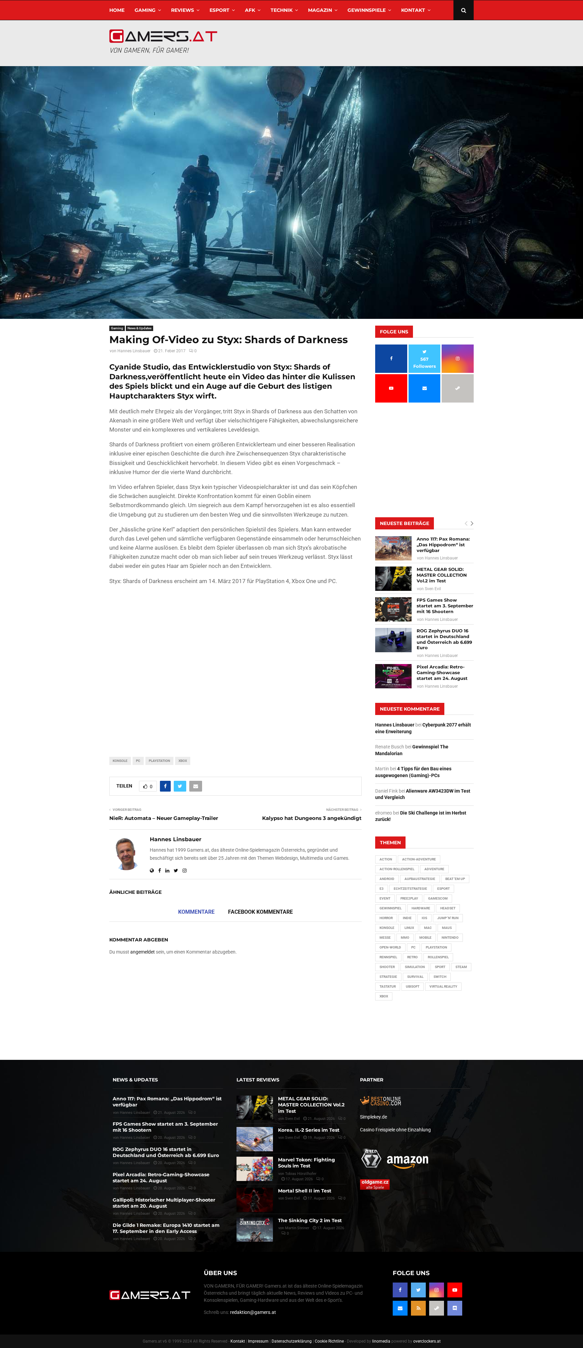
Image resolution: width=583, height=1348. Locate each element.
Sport (440, 967)
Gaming (145, 10)
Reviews (182, 10)
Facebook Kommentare (260, 912)
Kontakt (413, 10)
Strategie (388, 977)
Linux (409, 928)
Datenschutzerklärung (292, 1341)
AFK (250, 10)
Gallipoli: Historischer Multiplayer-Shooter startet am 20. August (164, 1203)
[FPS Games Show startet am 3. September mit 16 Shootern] (393, 609)
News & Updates (139, 328)
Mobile (425, 937)
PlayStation (159, 761)
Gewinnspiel (390, 908)
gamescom (438, 898)
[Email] (400, 1308)
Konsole (120, 761)
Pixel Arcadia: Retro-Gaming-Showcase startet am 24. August (442, 672)
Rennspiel (388, 957)
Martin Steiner (297, 1228)
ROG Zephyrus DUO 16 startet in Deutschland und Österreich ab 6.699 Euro (444, 639)
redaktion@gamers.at (253, 1312)
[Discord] (454, 1308)
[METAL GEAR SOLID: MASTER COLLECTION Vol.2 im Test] (393, 579)
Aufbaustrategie (420, 879)
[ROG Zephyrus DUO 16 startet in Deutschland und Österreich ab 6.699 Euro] (393, 640)
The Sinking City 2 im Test (310, 1220)
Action (386, 859)
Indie (407, 918)
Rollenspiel (438, 957)
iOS (424, 918)
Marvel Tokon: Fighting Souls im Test (306, 1163)
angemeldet (142, 952)
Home (116, 10)
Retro (412, 957)
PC (138, 761)
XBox (182, 761)
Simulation (415, 967)
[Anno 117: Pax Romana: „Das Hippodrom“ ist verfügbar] (393, 548)
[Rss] (418, 1308)
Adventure (434, 869)
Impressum (258, 1341)
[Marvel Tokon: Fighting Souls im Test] (255, 1169)
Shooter (387, 967)
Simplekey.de (373, 1117)
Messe (385, 937)
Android (387, 879)
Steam (461, 967)
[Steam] (436, 1308)
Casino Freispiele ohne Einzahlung (395, 1129)
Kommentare (196, 912)
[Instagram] (436, 1290)
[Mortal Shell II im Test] (255, 1200)
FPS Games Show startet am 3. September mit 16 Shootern (445, 605)
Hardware (421, 908)
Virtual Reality (443, 986)
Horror (386, 918)
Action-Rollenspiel (397, 869)
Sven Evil (433, 588)
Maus (447, 928)
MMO (405, 937)
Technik (282, 10)
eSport (219, 10)
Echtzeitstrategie (410, 888)
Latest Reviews (258, 1080)
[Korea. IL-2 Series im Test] (255, 1139)
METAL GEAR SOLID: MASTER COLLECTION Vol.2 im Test (442, 575)
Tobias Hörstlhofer (300, 1174)
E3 (382, 888)
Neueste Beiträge (404, 523)
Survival (415, 977)
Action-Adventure (419, 859)
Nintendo (450, 937)
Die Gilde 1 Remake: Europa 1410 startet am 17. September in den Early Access (166, 1228)
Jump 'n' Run (448, 918)
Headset (447, 908)
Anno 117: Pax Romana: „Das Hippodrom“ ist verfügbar (443, 544)
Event (385, 898)
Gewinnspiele (367, 10)
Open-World (390, 947)
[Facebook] (400, 1290)
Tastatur (388, 986)
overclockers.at (427, 1341)
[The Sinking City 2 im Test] (255, 1229)
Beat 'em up (455, 879)
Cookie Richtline (329, 1341)
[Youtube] (454, 1290)
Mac (428, 928)
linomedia (381, 1341)
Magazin (320, 10)
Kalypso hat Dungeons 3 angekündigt (312, 818)
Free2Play (409, 898)
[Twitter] (418, 1290)
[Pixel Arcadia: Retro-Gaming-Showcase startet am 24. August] (393, 676)
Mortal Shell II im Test (304, 1191)
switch (440, 977)
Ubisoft (412, 986)
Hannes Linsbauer (133, 351)
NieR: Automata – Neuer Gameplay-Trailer (163, 818)
